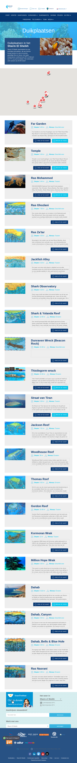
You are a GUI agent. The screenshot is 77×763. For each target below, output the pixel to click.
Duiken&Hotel (44, 15)
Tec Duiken (36, 19)
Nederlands (62, 9)
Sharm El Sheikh (21, 758)
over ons (56, 758)
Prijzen (60, 15)
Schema (53, 15)
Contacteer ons (65, 758)
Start (7, 15)
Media (50, 19)
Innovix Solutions (41, 760)
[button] (41, 106)
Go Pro (67, 15)
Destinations (11, 758)
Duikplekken (22, 15)
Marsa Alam (44, 758)
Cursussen (32, 15)
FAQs (51, 758)
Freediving (27, 19)
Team (45, 19)
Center (13, 15)
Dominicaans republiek (33, 758)
